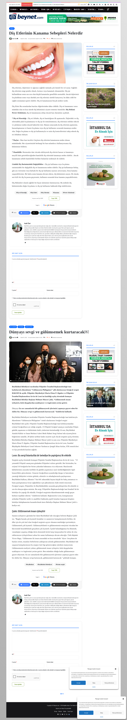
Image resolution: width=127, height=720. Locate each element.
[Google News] (48, 205)
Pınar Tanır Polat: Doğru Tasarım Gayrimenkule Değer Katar (47, 4)
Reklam (60, 711)
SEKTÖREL (92, 9)
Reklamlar (101, 161)
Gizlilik (101, 716)
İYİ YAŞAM (67, 9)
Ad (13, 282)
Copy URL (54, 198)
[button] (123, 699)
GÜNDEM (14, 9)
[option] (100, 98)
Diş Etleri (34, 192)
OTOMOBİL (35, 9)
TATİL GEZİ (57, 9)
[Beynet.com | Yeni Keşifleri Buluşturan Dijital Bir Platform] (26, 17)
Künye (55, 711)
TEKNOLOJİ (24, 9)
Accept (86, 713)
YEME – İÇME (45, 9)
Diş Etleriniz (45, 192)
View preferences (117, 713)
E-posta (14, 290)
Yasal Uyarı (70, 711)
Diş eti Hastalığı (22, 192)
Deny (101, 713)
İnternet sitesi (50, 290)
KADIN (101, 9)
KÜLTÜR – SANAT (79, 9)
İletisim (64, 711)
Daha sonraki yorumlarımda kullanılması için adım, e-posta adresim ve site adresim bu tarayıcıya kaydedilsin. (39, 298)
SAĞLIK (12, 28)
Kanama (56, 192)
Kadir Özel (14, 38)
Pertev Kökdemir (69, 192)
